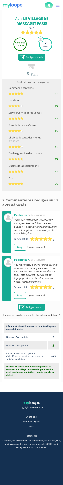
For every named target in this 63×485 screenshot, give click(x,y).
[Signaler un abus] (36, 247)
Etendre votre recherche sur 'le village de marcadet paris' (31, 315)
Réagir (20, 247)
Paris (34, 74)
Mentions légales (31, 421)
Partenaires (31, 435)
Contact (31, 426)
